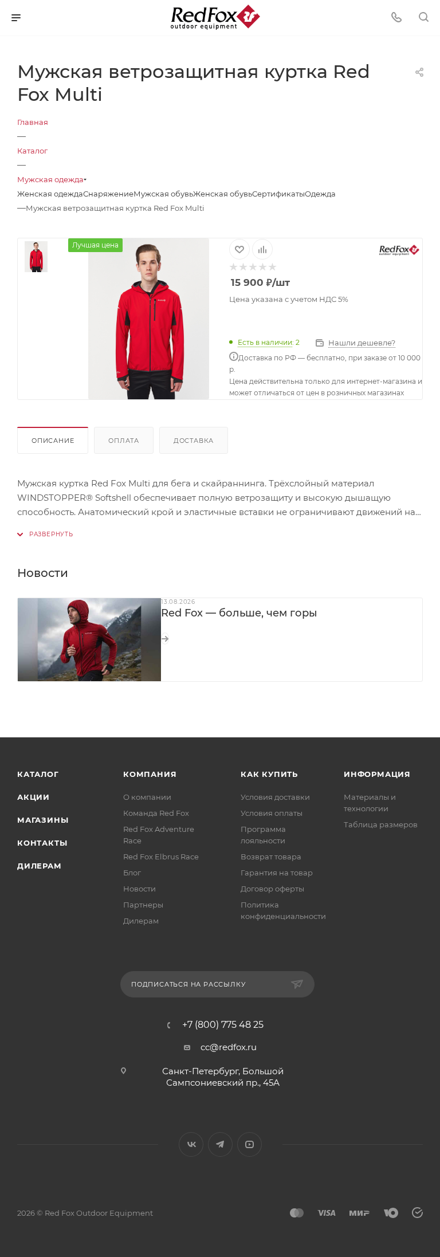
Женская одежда (50, 193)
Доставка (194, 441)
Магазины (42, 819)
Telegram (220, 1144)
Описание (53, 441)
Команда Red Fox (156, 813)
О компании (147, 797)
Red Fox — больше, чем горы (239, 613)
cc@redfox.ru (229, 1047)
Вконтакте (191, 1144)
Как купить (269, 774)
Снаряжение (108, 193)
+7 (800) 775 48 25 (223, 1025)
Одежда (320, 193)
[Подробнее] (165, 639)
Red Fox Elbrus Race (161, 856)
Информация (377, 774)
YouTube (249, 1144)
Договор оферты (272, 888)
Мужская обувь (163, 193)
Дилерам (39, 865)
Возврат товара (271, 856)
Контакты (42, 842)
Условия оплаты (271, 813)
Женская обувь (222, 193)
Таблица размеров (381, 824)
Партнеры (143, 904)
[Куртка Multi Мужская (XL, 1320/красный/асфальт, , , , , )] (148, 318)
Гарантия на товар (277, 872)
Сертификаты (278, 193)
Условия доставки (275, 797)
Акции (33, 797)
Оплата (123, 441)
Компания (149, 774)
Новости (139, 888)
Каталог (38, 774)
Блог (132, 872)
